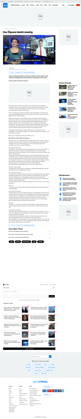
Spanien (29, 370)
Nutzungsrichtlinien (34, 391)
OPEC (11, 241)
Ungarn (35, 373)
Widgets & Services (23, 400)
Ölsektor (40, 241)
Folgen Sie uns (22, 395)
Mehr (31, 386)
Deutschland (28, 367)
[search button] (43, 2)
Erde (50, 5)
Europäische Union (49, 370)
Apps (20, 397)
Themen (10, 386)
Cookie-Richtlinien (33, 393)
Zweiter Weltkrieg (51, 367)
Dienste (20, 386)
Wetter (20, 391)
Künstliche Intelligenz (39, 367)
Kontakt (31, 397)
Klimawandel (44, 373)
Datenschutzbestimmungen (35, 395)
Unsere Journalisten (13, 405)
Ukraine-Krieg (37, 364)
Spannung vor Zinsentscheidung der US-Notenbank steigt (21, 234)
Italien (45, 364)
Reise (37, 5)
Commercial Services (34, 390)
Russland (53, 364)
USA (34, 241)
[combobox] (49, 2)
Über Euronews (33, 388)
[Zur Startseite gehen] (5, 5)
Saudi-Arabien (26, 241)
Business (32, 5)
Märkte (17, 241)
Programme (11, 404)
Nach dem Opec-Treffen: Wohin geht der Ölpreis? (19, 237)
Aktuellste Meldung (15, 5)
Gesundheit (55, 5)
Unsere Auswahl (65, 83)
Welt (27, 5)
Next (41, 5)
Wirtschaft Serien (13, 28)
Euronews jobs (33, 398)
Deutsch (3, 1)
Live (78, 5)
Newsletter (46, 394)
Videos (10, 402)
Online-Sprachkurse (23, 404)
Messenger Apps (22, 398)
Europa (23, 5)
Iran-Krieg (28, 364)
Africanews (21, 402)
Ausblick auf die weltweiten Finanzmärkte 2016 (18, 231)
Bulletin (20, 390)
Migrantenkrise (38, 370)
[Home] (3, 28)
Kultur (45, 5)
